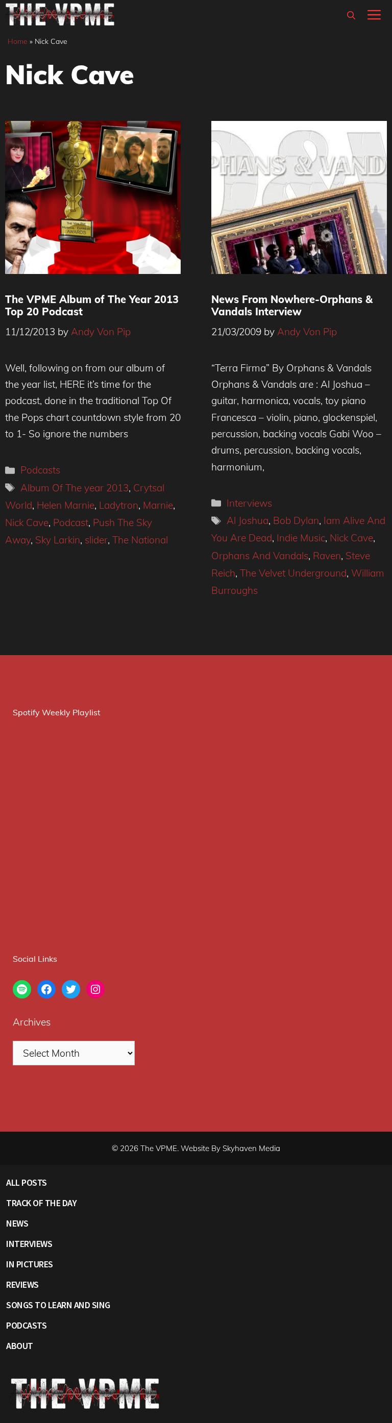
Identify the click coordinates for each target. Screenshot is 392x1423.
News (17, 1223)
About (19, 1346)
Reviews (22, 1284)
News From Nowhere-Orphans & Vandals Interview (292, 305)
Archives (32, 1022)
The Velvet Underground (293, 573)
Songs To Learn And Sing (58, 1305)
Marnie (158, 505)
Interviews (249, 503)
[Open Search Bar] (351, 15)
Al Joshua (247, 520)
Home (18, 41)
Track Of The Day (41, 1203)
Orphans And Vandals (259, 556)
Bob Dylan (296, 520)
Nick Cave (26, 522)
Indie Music (301, 538)
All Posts (26, 1182)
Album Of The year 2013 (74, 488)
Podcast (70, 522)
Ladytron (118, 505)
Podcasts (40, 470)
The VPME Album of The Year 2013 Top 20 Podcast (92, 305)
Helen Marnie (65, 505)
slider (96, 540)
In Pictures (29, 1264)
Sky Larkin (57, 540)
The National (140, 540)
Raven (327, 556)
